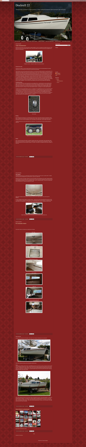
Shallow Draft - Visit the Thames (32, 41)
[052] (18, 421)
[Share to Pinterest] (33, 156)
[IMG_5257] (18, 425)
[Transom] (18, 417)
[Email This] (29, 156)
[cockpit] (30, 413)
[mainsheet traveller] (35, 413)
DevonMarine (58, 73)
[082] (44, 324)
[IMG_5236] (39, 425)
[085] (45, 328)
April (57, 82)
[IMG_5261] (39, 421)
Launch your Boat (58, 41)
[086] (50, 328)
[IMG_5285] (35, 421)
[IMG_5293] (30, 421)
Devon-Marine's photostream (22, 409)
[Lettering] (35, 417)
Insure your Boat (17, 41)
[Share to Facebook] (32, 156)
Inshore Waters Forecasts (66, 41)
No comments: (26, 156)
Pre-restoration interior (21, 223)
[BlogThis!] (30, 156)
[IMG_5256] (22, 425)
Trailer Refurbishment (21, 45)
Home (34, 433)
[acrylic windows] (39, 413)
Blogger (47, 440)
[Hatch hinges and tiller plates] (18, 413)
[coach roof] (30, 417)
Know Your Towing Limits (50, 41)
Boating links (23, 41)
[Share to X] (31, 156)
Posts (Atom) (21, 435)
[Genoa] (22, 413)
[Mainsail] (26, 413)
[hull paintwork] (22, 417)
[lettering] (39, 417)
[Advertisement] (34, 165)
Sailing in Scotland (41, 41)
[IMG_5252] (26, 425)
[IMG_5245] (35, 425)
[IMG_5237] (22, 421)
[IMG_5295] (26, 421)
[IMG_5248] (30, 425)
